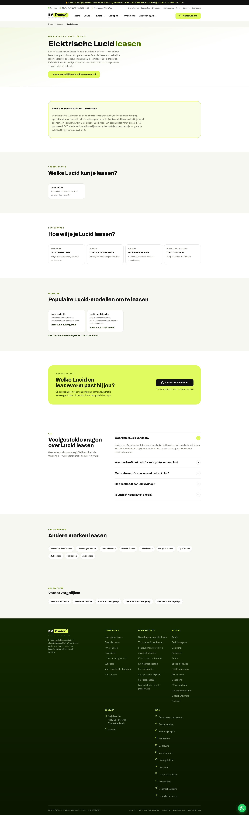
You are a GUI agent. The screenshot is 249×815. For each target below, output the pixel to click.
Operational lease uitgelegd (138, 601)
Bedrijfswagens (179, 642)
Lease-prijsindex (167, 760)
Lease (87, 16)
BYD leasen (55, 556)
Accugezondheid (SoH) (149, 674)
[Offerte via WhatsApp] (242, 808)
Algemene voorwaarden (149, 810)
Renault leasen (109, 549)
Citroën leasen (128, 549)
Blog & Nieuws (133, 8)
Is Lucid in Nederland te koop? (134, 494)
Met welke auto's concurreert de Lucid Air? (142, 473)
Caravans (176, 653)
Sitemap (166, 810)
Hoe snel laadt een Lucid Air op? (135, 484)
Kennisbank (196, 8)
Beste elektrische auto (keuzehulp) (149, 687)
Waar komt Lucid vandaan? (132, 438)
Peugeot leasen (165, 549)
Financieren (110, 653)
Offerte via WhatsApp (176, 382)
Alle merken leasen (83, 601)
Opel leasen (184, 549)
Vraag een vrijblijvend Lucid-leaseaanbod (74, 74)
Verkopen (113, 16)
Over (178, 8)
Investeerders (179, 810)
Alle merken (178, 674)
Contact (186, 8)
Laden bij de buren (168, 796)
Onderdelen (130, 16)
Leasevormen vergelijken (150, 647)
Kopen (99, 16)
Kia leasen (72, 556)
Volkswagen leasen (87, 549)
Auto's (175, 637)
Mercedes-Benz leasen (61, 549)
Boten (175, 658)
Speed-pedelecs (180, 663)
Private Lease (111, 647)
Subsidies (109, 663)
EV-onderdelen (179, 685)
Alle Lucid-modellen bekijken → (64, 335)
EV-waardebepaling (148, 663)
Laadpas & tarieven (168, 774)
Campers (176, 647)
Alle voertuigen (146, 16)
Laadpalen (145, 8)
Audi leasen (87, 556)
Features (176, 701)
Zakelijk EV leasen (147, 653)
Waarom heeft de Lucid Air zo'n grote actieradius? (146, 462)
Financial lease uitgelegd (169, 601)
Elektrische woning (168, 788)
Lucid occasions (90, 335)
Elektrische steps (180, 669)
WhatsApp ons (189, 16)
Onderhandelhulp (180, 695)
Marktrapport (168, 8)
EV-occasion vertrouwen (171, 717)
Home (77, 16)
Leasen (60, 24)
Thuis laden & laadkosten (150, 642)
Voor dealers (111, 674)
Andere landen (194, 810)
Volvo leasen (147, 549)
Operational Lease (114, 637)
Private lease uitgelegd (108, 601)
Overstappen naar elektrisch (152, 637)
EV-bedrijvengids (167, 731)
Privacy (132, 810)
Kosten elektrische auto (150, 658)
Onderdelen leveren (182, 690)
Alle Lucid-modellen (59, 601)
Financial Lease (112, 642)
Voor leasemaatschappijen (118, 669)
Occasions (177, 679)
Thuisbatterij (165, 781)
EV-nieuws (156, 8)
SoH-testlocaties (146, 679)
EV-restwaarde (145, 669)
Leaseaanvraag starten (116, 658)
